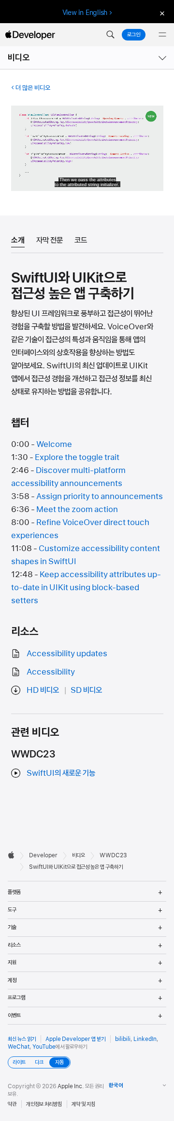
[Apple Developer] (30, 34)
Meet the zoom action (77, 509)
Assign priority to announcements (99, 496)
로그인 (133, 34)
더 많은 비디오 (32, 88)
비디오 (19, 57)
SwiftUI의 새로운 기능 (61, 773)
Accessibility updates (67, 653)
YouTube (44, 1046)
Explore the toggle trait (77, 457)
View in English (85, 12)
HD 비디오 (43, 690)
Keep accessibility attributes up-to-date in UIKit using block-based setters (86, 587)
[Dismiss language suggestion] (161, 12)
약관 (12, 1104)
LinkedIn (145, 1039)
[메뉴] (162, 34)
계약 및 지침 (83, 1104)
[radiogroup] (39, 1062)
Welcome (54, 444)
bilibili (122, 1039)
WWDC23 (113, 855)
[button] (110, 34)
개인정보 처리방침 (44, 1104)
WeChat (18, 1046)
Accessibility (51, 671)
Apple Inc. (71, 1086)
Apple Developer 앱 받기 (75, 1039)
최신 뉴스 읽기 (22, 1039)
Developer (43, 855)
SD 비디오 (86, 690)
